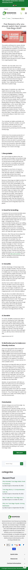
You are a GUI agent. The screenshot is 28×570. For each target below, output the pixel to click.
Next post (20, 453)
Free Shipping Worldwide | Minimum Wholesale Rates (13, 1)
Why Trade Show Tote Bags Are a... (13, 498)
